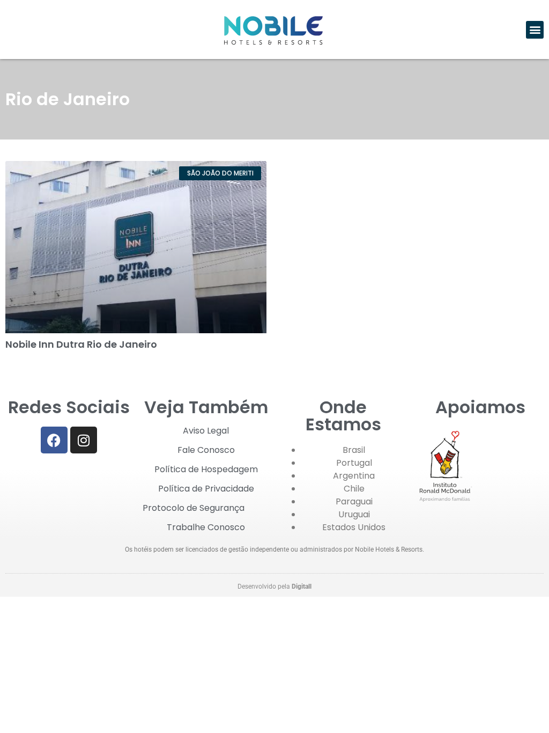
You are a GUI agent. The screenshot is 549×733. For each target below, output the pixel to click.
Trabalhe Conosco (206, 527)
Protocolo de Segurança (193, 508)
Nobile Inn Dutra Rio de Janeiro (81, 344)
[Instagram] (83, 440)
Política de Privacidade (206, 488)
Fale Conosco (206, 450)
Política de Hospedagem (206, 469)
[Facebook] (54, 440)
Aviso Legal (206, 430)
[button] (535, 30)
